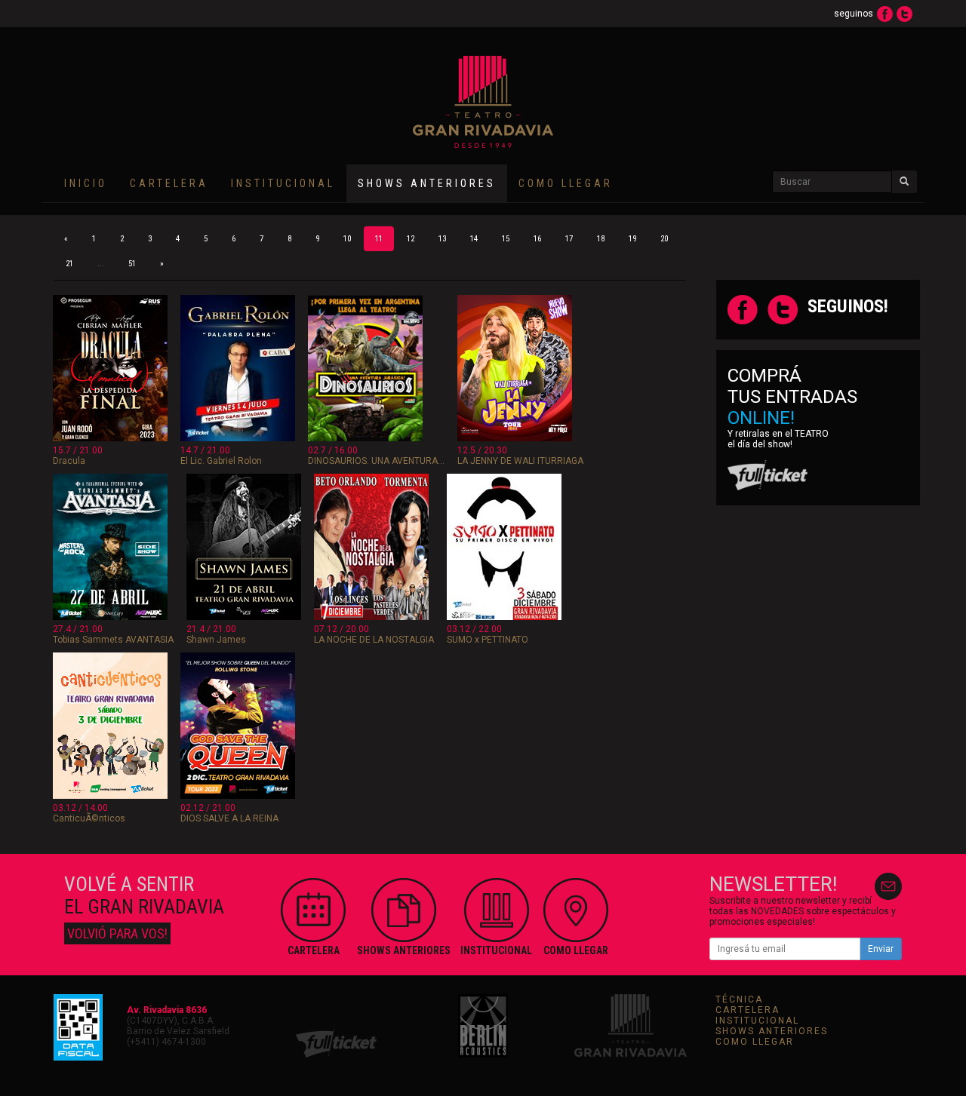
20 (664, 239)
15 (505, 239)
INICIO (85, 183)
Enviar (881, 949)
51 (132, 264)
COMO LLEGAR (565, 183)
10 (347, 239)
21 (69, 264)
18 (601, 239)
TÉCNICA (739, 999)
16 (537, 239)
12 (410, 239)
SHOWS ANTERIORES (771, 1031)
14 (474, 239)
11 (379, 239)
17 (569, 239)
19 (632, 239)
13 (442, 239)
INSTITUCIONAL (283, 183)
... (100, 264)
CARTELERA (169, 183)
